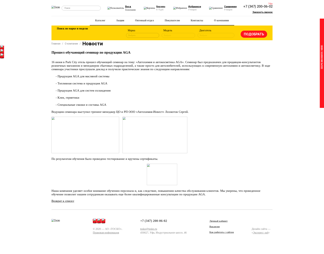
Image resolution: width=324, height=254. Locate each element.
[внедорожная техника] (105, 33)
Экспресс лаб (260, 232)
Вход (128, 6)
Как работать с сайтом (221, 232)
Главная (55, 43)
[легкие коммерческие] (72, 33)
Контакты (197, 20)
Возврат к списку (62, 201)
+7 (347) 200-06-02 (258, 6)
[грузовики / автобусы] (83, 33)
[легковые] (61, 33)
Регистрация (130, 9)
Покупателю (172, 20)
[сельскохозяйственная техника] (94, 33)
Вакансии (214, 226)
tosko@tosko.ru (148, 228)
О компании (221, 20)
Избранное (194, 6)
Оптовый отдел (144, 20)
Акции (120, 20)
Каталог (100, 20)
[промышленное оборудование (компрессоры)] (116, 33)
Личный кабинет (218, 221)
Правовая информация (106, 232)
